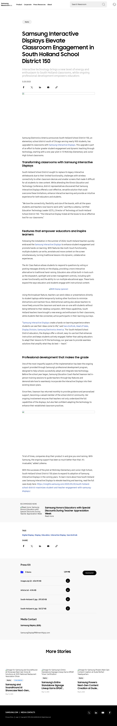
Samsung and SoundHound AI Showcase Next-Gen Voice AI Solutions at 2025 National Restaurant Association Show (18, 687)
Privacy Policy (9, 717)
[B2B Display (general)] (58, 289)
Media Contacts (28, 712)
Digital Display (28, 535)
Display (27, 22)
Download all (89, 573)
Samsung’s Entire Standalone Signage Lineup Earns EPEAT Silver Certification (53, 685)
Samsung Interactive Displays (62, 145)
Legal (17, 717)
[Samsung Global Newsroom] (114, 4)
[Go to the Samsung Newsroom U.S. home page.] (7, 4)
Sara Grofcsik (72, 535)
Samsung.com (11, 712)
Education (46, 535)
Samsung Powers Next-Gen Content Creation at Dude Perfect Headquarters (90, 685)
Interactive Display (58, 535)
